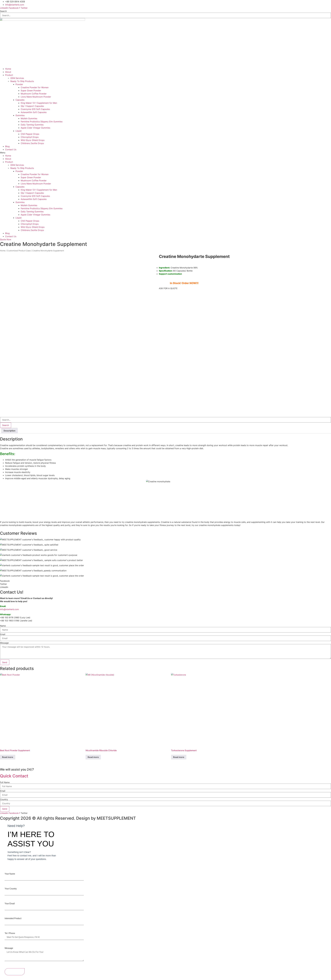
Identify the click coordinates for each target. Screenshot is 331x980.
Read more (7, 757)
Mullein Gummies (29, 118)
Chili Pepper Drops (30, 134)
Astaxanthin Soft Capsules (34, 112)
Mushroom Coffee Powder (34, 93)
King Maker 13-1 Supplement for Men (39, 103)
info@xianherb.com (9, 609)
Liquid (18, 131)
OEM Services (17, 78)
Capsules (20, 100)
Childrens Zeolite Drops (32, 143)
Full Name (5, 782)
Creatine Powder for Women (34, 87)
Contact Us (10, 149)
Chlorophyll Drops (30, 137)
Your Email (10, 904)
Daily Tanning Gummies (32, 124)
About (8, 72)
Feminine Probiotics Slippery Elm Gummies (41, 121)
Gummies (20, 115)
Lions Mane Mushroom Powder (36, 96)
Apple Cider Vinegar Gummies (35, 127)
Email (2, 634)
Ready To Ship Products (22, 81)
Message (4, 643)
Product (9, 75)
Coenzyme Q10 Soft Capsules (35, 109)
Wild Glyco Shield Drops (32, 140)
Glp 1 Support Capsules (32, 106)
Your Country (11, 889)
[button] (165, 152)
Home (8, 68)
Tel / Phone (10, 933)
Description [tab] (9, 430)
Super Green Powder (31, 90)
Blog (7, 146)
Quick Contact (14, 775)
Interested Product (13, 918)
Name (3, 626)
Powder (19, 84)
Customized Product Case (19, 251)
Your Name (10, 874)
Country (4, 799)
